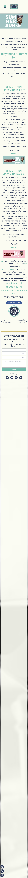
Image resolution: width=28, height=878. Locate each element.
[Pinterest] (7, 377)
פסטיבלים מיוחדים (7, 269)
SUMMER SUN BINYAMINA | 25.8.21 (14, 172)
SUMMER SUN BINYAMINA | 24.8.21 (14, 88)
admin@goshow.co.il (14, 283)
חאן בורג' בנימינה (14, 287)
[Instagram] (16, 377)
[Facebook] (20, 377)
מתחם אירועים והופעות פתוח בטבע (14, 292)
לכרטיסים (14, 154)
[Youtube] (11, 377)
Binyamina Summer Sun (14, 56)
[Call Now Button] (2, 871)
